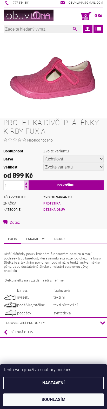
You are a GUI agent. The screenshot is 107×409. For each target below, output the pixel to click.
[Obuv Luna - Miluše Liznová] (29, 16)
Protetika (52, 203)
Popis (12, 239)
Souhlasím (53, 399)
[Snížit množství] (26, 187)
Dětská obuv (54, 209)
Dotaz (15, 222)
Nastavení (53, 382)
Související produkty (25, 323)
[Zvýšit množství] (26, 182)
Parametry (35, 239)
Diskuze (60, 239)
